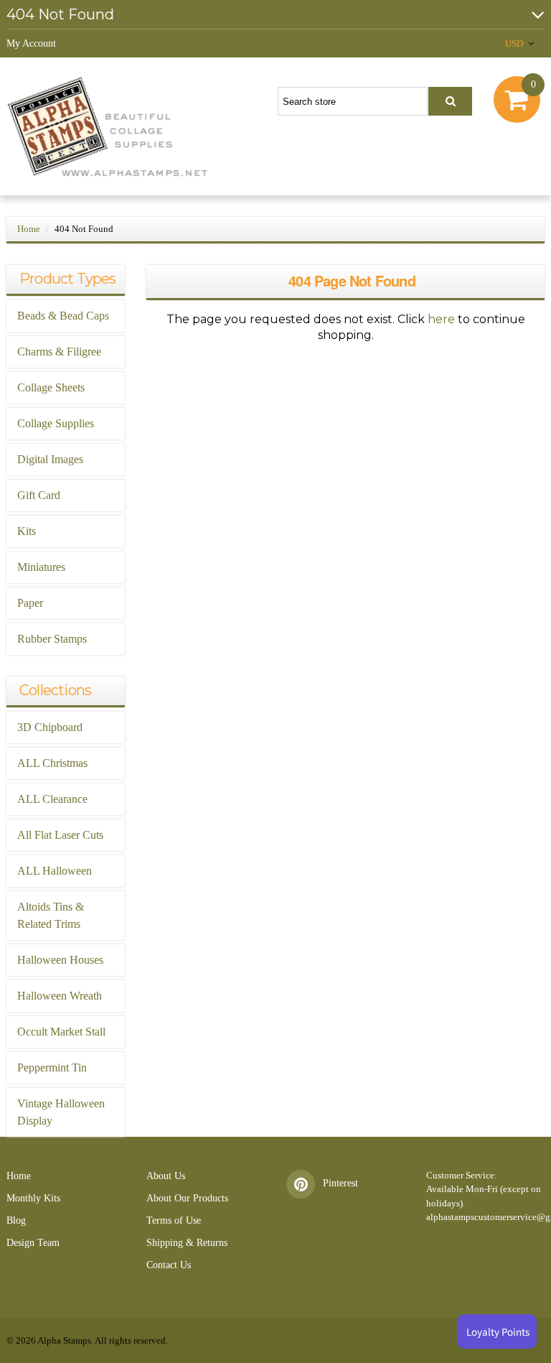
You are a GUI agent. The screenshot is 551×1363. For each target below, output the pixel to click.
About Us (165, 1176)
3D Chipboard (50, 727)
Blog (16, 1220)
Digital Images (50, 459)
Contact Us (168, 1265)
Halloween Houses (60, 960)
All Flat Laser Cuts (60, 835)
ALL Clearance (52, 799)
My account (31, 43)
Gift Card (38, 495)
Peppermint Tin (52, 1067)
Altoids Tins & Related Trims (50, 915)
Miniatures (41, 567)
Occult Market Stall (61, 1031)
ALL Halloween (54, 871)
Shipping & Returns (186, 1242)
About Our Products (187, 1198)
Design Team (33, 1242)
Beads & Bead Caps (63, 316)
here (441, 319)
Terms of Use (173, 1220)
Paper (30, 603)
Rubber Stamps (52, 639)
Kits (26, 531)
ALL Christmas (52, 763)
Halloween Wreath (59, 996)
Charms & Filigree (59, 351)
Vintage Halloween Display (61, 1112)
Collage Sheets (51, 387)
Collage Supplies (55, 423)
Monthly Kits (33, 1198)
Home (28, 228)
